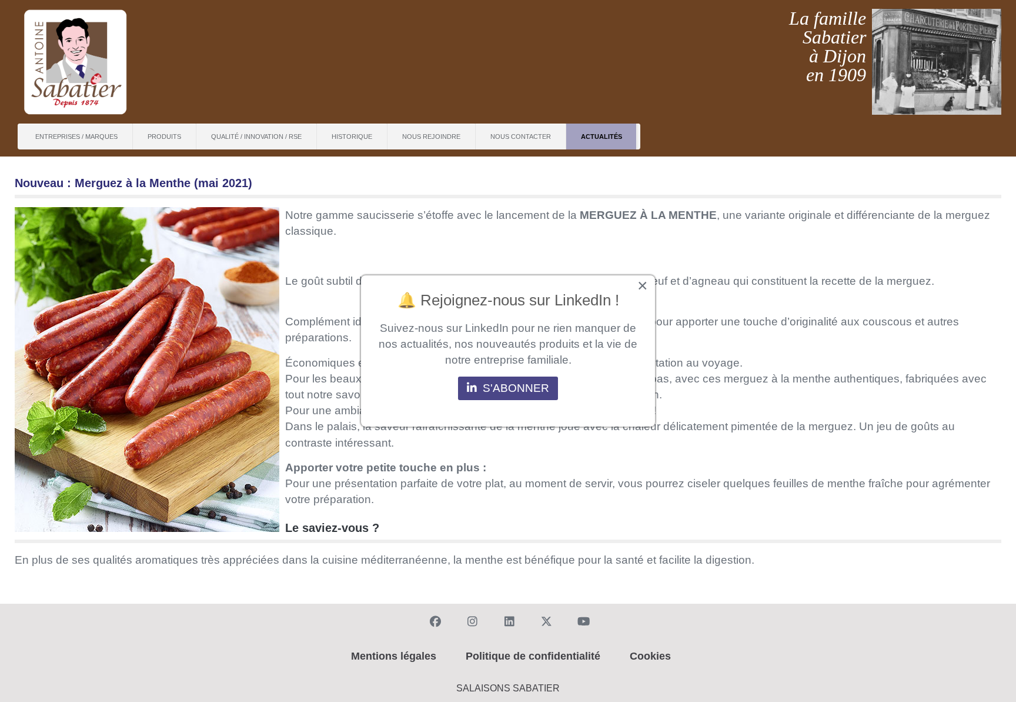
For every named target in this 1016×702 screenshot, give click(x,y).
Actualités (601, 136)
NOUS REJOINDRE (431, 136)
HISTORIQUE (352, 136)
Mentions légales (393, 656)
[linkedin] (507, 620)
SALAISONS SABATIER (508, 688)
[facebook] (433, 620)
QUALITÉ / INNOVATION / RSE (256, 136)
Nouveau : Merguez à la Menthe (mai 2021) (133, 183)
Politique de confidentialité (533, 656)
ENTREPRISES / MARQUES (76, 136)
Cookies (650, 656)
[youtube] (581, 620)
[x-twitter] (544, 620)
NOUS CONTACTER (520, 136)
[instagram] (470, 620)
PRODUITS (164, 136)
